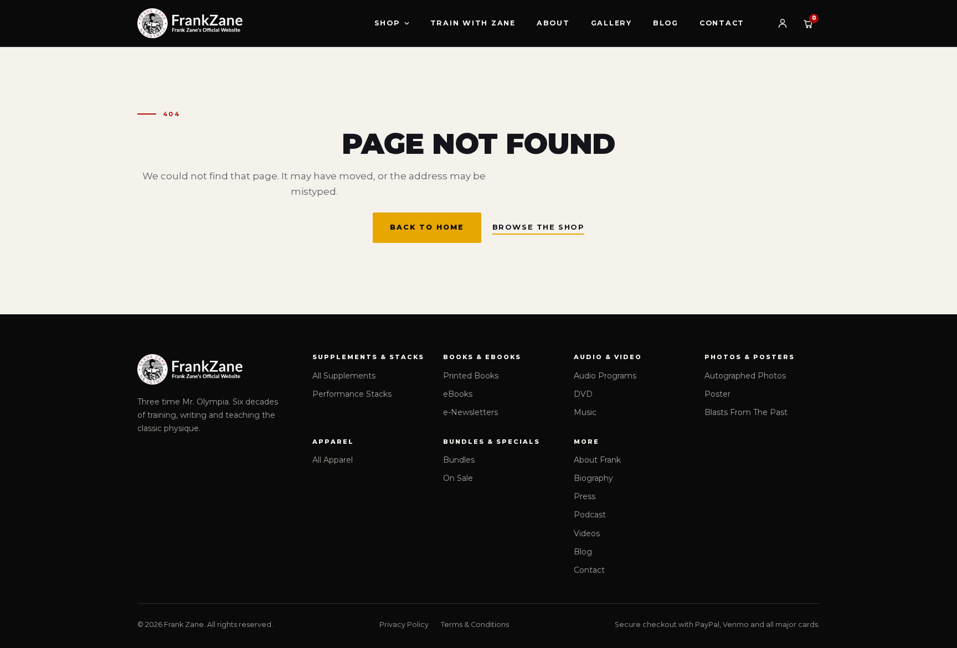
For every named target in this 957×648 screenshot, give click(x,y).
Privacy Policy (404, 624)
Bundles (459, 460)
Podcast (590, 515)
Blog (665, 23)
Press (584, 496)
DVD (583, 394)
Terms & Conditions (475, 624)
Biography (593, 478)
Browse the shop (538, 226)
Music (585, 412)
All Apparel (332, 460)
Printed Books (470, 376)
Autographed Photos (745, 376)
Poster (717, 394)
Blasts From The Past (746, 412)
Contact (721, 23)
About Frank (597, 460)
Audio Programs (605, 376)
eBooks (457, 394)
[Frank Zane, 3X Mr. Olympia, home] (190, 23)
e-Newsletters (470, 412)
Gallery (611, 23)
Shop (387, 23)
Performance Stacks (352, 394)
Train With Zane (473, 23)
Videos (587, 533)
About (553, 23)
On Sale (458, 478)
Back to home (427, 227)
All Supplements (343, 376)
